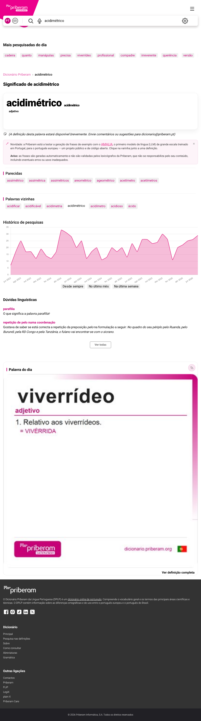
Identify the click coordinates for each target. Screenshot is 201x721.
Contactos (9, 678)
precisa (65, 55)
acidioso (117, 206)
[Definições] (185, 20)
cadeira (10, 55)
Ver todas (100, 344)
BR (15, 20)
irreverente (148, 55)
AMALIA (107, 144)
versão (188, 55)
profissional (106, 55)
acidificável (33, 206)
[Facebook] (6, 614)
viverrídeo (84, 55)
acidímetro (97, 206)
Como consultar (12, 648)
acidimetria (54, 206)
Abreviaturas (10, 652)
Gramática (9, 657)
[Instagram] (13, 614)
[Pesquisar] (31, 20)
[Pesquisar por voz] (39, 20)
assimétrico (15, 180)
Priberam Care (11, 701)
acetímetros (149, 180)
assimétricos (60, 180)
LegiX (6, 692)
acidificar (13, 206)
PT (8, 20)
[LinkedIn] (26, 614)
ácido (132, 206)
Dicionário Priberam (17, 74)
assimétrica (37, 180)
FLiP (5, 687)
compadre (128, 55)
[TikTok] (19, 614)
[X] (32, 614)
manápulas (46, 55)
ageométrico (105, 180)
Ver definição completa (178, 572)
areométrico (82, 180)
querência (170, 55)
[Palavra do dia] (191, 367)
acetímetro (127, 180)
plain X (7, 696)
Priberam (8, 682)
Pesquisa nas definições (16, 638)
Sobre (6, 643)
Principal (8, 634)
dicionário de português (85, 599)
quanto (27, 55)
